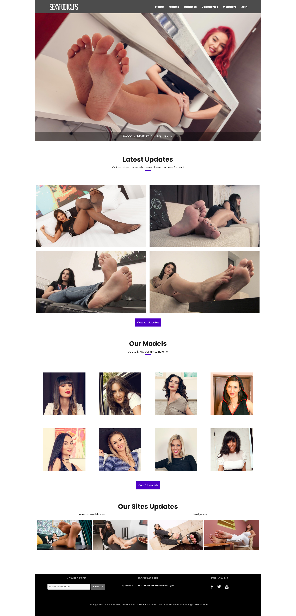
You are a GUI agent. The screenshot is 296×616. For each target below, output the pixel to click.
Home (159, 7)
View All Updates (148, 322)
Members (229, 7)
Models (174, 7)
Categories (209, 7)
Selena (185, 310)
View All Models (148, 485)
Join (244, 7)
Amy (72, 243)
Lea (72, 310)
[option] (148, 77)
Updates (190, 7)
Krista (185, 243)
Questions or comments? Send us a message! (148, 585)
